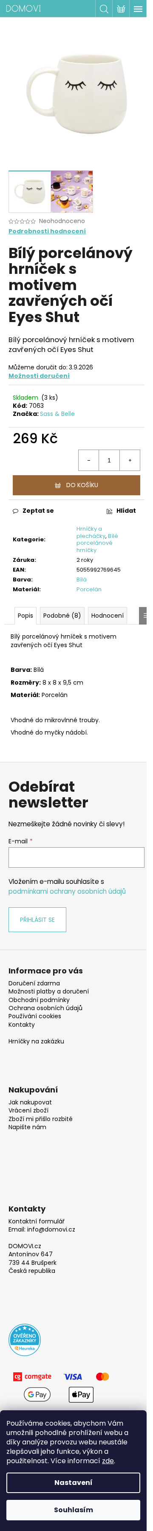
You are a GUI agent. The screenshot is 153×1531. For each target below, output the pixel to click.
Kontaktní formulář (36, 1221)
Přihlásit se (37, 919)
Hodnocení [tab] (107, 615)
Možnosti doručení (39, 376)
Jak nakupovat (30, 1102)
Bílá (81, 579)
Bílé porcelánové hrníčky (97, 543)
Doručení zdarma (34, 983)
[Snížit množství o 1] (89, 460)
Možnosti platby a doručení (48, 992)
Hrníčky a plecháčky (90, 532)
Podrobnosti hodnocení (47, 231)
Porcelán (89, 589)
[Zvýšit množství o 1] (129, 460)
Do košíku (82, 485)
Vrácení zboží (28, 1111)
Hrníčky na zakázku (36, 1041)
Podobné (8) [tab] (62, 615)
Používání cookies (34, 1016)
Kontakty (21, 1025)
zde (108, 1461)
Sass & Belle (57, 414)
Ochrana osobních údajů (45, 1008)
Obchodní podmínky (39, 1000)
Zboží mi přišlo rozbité (40, 1119)
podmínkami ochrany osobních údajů (67, 891)
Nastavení (73, 1482)
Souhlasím (73, 1510)
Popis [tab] (25, 615)
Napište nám (27, 1127)
